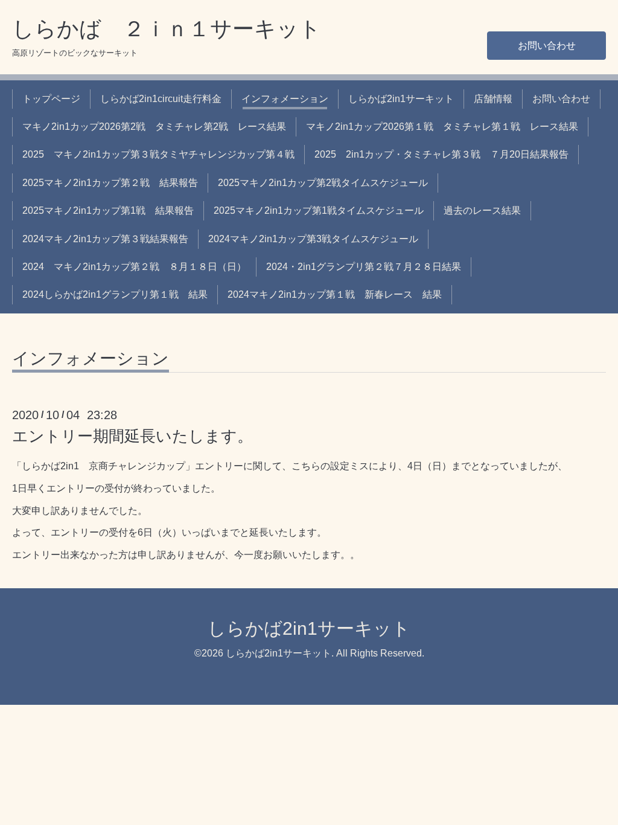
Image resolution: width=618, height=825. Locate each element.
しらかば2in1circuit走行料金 (160, 99)
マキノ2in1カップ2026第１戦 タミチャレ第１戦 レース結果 (442, 126)
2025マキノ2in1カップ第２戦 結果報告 (110, 183)
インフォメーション (284, 99)
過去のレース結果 (482, 210)
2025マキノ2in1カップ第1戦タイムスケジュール (319, 210)
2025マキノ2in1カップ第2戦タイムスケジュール (323, 183)
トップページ (51, 99)
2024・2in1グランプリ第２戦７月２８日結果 (363, 267)
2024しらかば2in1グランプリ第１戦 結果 (115, 294)
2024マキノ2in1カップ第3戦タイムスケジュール (313, 239)
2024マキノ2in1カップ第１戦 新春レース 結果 (335, 294)
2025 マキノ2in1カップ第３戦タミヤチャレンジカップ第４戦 (158, 154)
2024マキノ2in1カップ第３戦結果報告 (105, 239)
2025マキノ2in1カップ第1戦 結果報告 (108, 210)
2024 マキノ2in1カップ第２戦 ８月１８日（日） (134, 267)
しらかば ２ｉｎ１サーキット (166, 28)
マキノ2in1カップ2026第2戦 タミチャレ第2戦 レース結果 (154, 126)
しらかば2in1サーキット (401, 99)
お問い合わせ (547, 45)
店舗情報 (493, 99)
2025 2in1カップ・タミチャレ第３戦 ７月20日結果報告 (441, 154)
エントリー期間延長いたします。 (132, 436)
